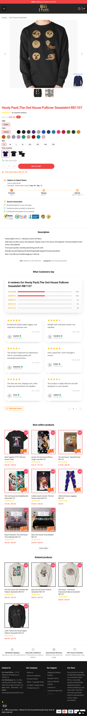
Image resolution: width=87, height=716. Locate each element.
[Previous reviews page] (69, 409)
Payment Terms (52, 678)
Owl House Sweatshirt (18, 18)
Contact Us (51, 687)
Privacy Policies (32, 679)
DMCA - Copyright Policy (35, 682)
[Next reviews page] (80, 409)
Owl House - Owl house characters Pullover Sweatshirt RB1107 (69, 592)
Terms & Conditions (33, 676)
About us (30, 672)
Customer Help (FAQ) (54, 691)
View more (43, 548)
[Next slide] (81, 54)
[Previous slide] (5, 54)
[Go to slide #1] (37, 93)
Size (3, 141)
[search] (79, 8)
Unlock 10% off (5, 706)
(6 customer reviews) (19, 113)
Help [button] (83, 713)
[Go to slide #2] (49, 93)
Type (3, 121)
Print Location (7, 148)
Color (4, 128)
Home (4, 18)
